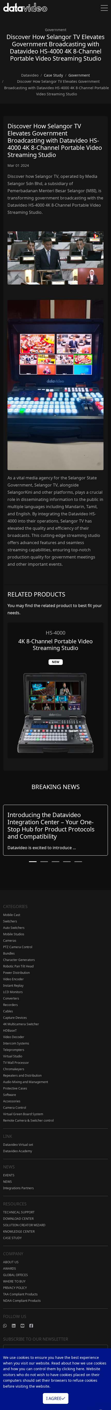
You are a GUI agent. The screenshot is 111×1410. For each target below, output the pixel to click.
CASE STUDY (12, 1238)
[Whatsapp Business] (7, 1325)
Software (9, 1095)
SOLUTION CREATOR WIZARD (24, 1225)
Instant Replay (13, 985)
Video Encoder (13, 979)
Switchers (10, 921)
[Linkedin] (16, 1325)
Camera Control (14, 1107)
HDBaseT (10, 1030)
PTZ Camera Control (17, 947)
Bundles (9, 953)
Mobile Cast (11, 915)
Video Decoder (13, 1037)
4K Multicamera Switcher (21, 1024)
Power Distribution (16, 972)
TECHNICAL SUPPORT (19, 1212)
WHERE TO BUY (14, 1281)
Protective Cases (15, 1088)
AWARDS (9, 1268)
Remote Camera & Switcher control (28, 1120)
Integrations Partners (18, 1188)
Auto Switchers (14, 928)
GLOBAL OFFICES (15, 1275)
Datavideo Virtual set (18, 1144)
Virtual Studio (12, 1056)
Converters (11, 998)
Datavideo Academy (17, 1151)
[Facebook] (33, 1325)
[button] (32, 861)
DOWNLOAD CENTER (18, 1218)
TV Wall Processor (16, 1062)
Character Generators (19, 960)
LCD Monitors (13, 992)
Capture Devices (15, 1017)
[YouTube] (25, 1325)
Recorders (10, 1005)
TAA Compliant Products (20, 1294)
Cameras (9, 940)
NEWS (7, 1181)
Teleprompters (13, 1050)
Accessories (11, 1101)
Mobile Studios (13, 934)
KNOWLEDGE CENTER (19, 1231)
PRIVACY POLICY (15, 1288)
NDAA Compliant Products (22, 1300)
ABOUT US (11, 1262)
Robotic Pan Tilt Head (18, 966)
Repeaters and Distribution (22, 1075)
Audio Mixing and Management (25, 1082)
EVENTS (8, 1175)
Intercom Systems (16, 1043)
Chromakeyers (13, 1069)
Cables (8, 1011)
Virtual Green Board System (23, 1114)
